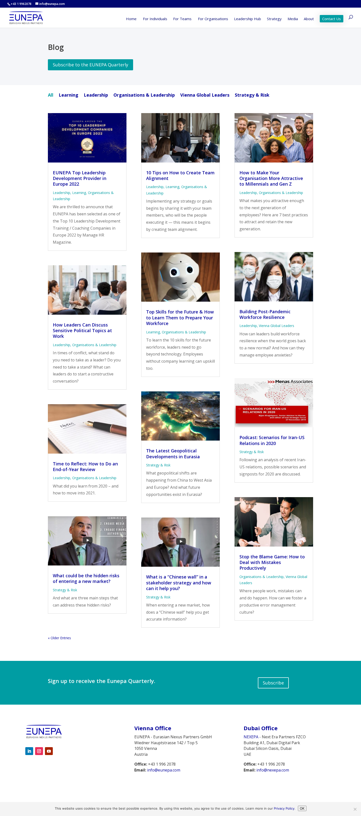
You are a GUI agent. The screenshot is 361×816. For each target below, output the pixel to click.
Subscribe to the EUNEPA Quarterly (90, 65)
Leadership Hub (247, 19)
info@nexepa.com (272, 770)
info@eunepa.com (163, 770)
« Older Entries (59, 638)
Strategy (274, 19)
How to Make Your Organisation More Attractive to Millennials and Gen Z (271, 178)
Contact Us (331, 18)
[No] (354, 809)
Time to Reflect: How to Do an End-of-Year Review (85, 466)
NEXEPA (251, 737)
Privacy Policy (284, 808)
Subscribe (273, 683)
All (50, 95)
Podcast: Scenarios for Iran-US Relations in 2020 (272, 440)
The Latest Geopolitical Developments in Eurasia (173, 453)
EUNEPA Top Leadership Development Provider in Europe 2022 (79, 178)
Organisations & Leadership (144, 95)
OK (302, 808)
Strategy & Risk (252, 95)
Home (131, 19)
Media (293, 19)
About (309, 19)
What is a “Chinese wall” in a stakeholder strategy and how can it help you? (178, 582)
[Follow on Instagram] (39, 751)
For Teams (182, 19)
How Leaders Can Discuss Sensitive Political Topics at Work (82, 330)
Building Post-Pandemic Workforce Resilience (265, 314)
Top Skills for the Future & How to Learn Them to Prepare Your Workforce (180, 317)
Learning (68, 95)
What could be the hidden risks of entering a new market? (86, 578)
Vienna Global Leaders (204, 95)
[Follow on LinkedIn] (29, 751)
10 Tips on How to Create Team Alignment (180, 175)
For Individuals (155, 19)
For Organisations (213, 19)
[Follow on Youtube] (49, 751)
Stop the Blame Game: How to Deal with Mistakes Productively (272, 562)
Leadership (96, 95)
